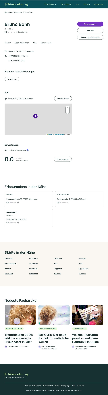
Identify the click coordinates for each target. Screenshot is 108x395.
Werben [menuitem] (87, 4)
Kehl (55, 263)
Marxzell (57, 274)
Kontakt (28, 386)
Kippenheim (83, 268)
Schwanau (33, 274)
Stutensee (33, 263)
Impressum (80, 386)
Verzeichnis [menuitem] (49, 4)
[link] (29, 199)
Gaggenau (58, 268)
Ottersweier (18, 12)
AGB (73, 386)
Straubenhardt (10, 263)
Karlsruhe (8, 258)
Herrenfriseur (12, 79)
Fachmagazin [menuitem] (66, 4)
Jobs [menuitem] (77, 4)
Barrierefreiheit (48, 386)
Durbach (82, 274)
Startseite (8, 12)
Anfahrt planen (63, 99)
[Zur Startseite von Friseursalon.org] (16, 4)
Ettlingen (82, 258)
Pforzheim (33, 258)
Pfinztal (8, 268)
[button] (35, 116)
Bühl (80, 263)
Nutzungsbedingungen (62, 386)
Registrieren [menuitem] (98, 4)
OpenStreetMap (59, 134)
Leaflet (50, 134)
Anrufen (90, 31)
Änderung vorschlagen (90, 37)
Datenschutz (36, 386)
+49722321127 (14, 56)
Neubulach (9, 274)
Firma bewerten (63, 159)
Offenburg (58, 258)
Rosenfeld (33, 268)
